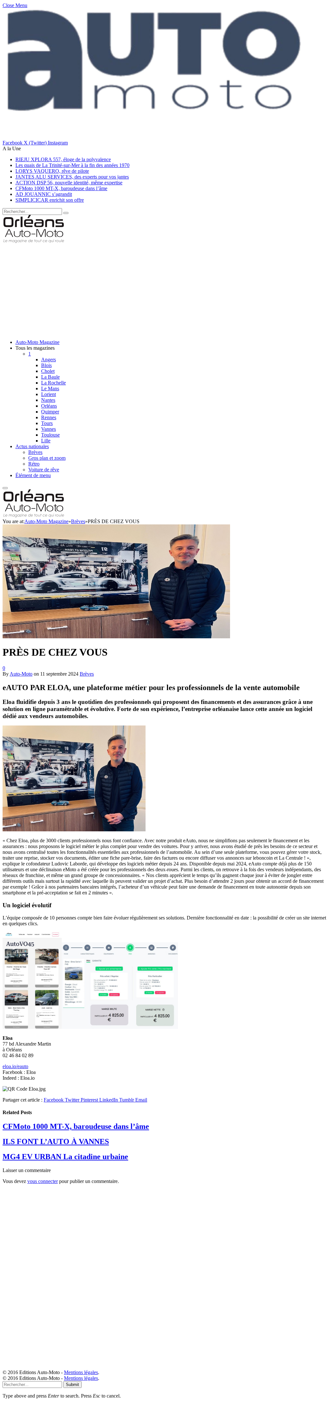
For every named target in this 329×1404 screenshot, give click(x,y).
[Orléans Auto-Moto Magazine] (35, 241)
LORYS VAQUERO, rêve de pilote (52, 171)
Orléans (49, 406)
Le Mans (50, 388)
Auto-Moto (21, 674)
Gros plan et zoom (47, 458)
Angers (48, 359)
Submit (72, 1384)
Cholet (48, 371)
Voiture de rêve (43, 469)
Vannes (48, 429)
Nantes (48, 400)
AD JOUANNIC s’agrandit (43, 194)
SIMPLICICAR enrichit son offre (49, 200)
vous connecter (42, 1181)
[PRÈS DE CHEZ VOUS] (116, 717)
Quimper (50, 411)
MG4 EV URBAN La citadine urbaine (65, 1156)
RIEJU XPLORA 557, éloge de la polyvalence (63, 159)
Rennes (48, 417)
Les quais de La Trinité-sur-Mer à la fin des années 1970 (72, 165)
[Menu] (5, 488)
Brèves (35, 452)
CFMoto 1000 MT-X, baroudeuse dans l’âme (61, 188)
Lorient (48, 394)
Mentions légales (81, 1372)
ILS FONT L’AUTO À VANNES (56, 1141)
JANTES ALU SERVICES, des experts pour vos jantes (72, 177)
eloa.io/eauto (15, 1066)
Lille (45, 440)
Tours (47, 423)
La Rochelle (53, 382)
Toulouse (50, 435)
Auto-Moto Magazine (37, 342)
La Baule (50, 377)
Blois (46, 365)
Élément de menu (33, 475)
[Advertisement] (164, 289)
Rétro (34, 463)
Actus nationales (32, 446)
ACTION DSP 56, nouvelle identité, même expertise (68, 182)
